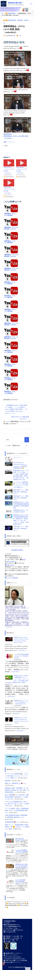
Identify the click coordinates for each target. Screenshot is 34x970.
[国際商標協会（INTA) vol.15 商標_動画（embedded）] (8, 182)
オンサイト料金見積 (12, 577)
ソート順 (8, 445)
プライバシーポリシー (12, 955)
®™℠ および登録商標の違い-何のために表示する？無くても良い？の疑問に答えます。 (17, 804)
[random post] (10, 840)
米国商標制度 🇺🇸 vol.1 (12, 822)
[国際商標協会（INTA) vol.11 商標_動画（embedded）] (21, 162)
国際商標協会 (7, 134)
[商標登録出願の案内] (3, 3)
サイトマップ (17, 457)
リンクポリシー (17, 953)
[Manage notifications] (3, 963)
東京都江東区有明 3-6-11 (12, 924)
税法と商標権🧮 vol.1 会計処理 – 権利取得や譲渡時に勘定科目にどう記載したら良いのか (17, 797)
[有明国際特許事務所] (17, 542)
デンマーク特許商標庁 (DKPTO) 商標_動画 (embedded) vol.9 (20, 881)
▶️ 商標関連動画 (10, 13)
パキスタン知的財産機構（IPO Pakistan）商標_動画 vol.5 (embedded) (21, 851)
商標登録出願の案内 (15, 3)
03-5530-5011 (9, 930)
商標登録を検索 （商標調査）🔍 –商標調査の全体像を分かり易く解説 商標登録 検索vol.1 (17, 790)
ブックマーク (10, 142)
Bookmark (8, 962)
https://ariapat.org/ (11, 561)
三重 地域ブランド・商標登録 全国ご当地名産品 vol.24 (20, 528)
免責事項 (8, 953)
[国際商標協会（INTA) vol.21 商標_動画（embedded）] (8, 162)
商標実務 (8, 780)
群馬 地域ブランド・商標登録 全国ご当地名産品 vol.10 (20, 491)
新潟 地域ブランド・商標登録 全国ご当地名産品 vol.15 (20, 497)
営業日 (24, 559)
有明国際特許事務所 (17, 550)
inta (20, 35)
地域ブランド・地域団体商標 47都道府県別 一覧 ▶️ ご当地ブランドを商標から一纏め (17, 827)
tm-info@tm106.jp (10, 932)
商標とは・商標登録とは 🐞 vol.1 (15, 783)
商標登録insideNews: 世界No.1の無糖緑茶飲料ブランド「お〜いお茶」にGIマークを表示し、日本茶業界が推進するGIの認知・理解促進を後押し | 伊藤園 (17, 679)
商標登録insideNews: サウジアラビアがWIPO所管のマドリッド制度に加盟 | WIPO (21, 702)
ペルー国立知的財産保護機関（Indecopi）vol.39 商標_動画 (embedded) (21, 656)
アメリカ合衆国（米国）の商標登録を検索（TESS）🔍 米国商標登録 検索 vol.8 (17, 810)
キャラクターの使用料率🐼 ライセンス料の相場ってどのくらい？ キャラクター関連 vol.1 (16, 776)
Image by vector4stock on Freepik (15, 958)
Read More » (23, 650)
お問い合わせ (10, 565)
